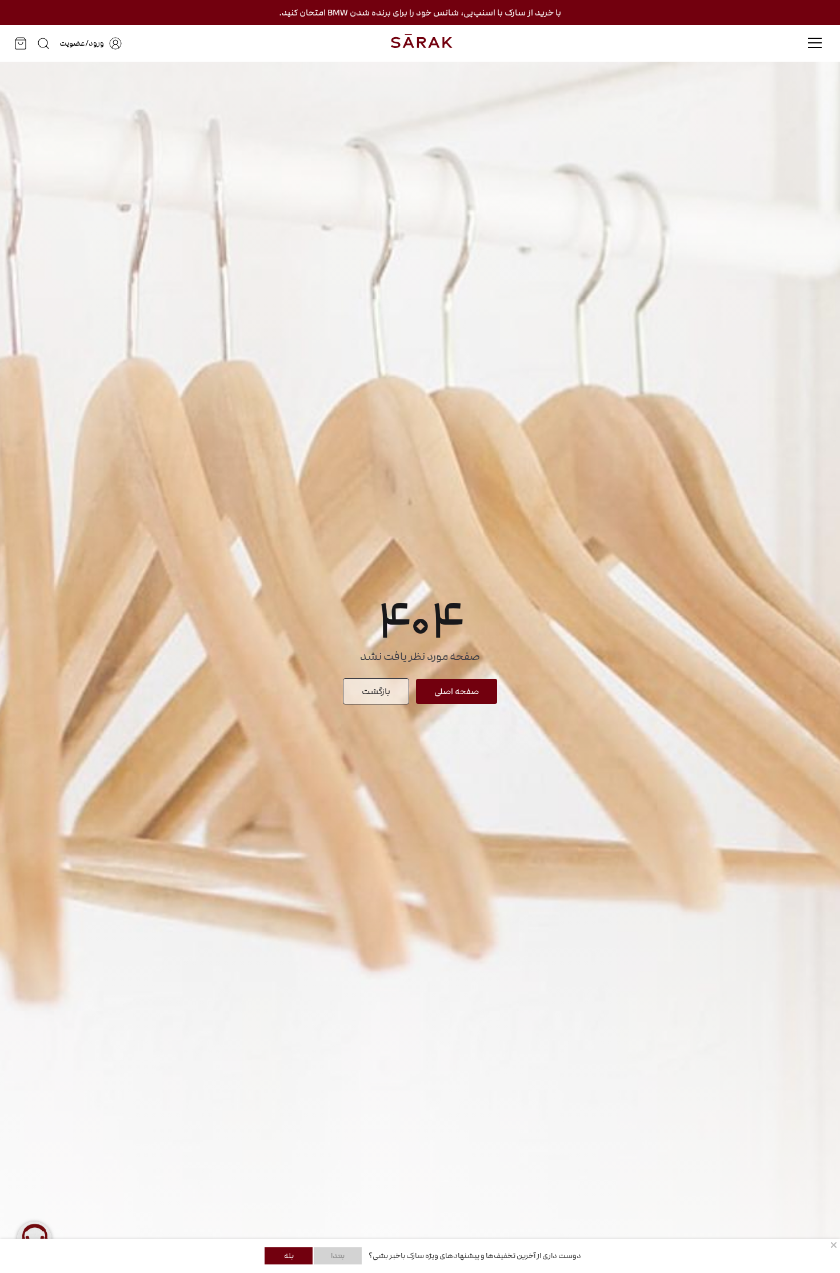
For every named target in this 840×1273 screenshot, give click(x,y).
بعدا (338, 1256)
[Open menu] (814, 43)
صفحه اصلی (456, 691)
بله (289, 1256)
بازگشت (376, 691)
